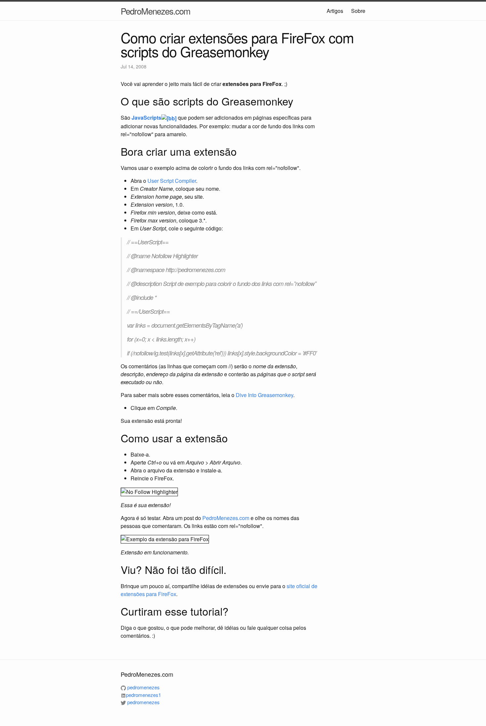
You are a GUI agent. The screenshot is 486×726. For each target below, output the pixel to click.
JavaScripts (146, 117)
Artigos (335, 11)
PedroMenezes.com (155, 11)
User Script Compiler (171, 180)
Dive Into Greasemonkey (264, 395)
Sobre (358, 11)
